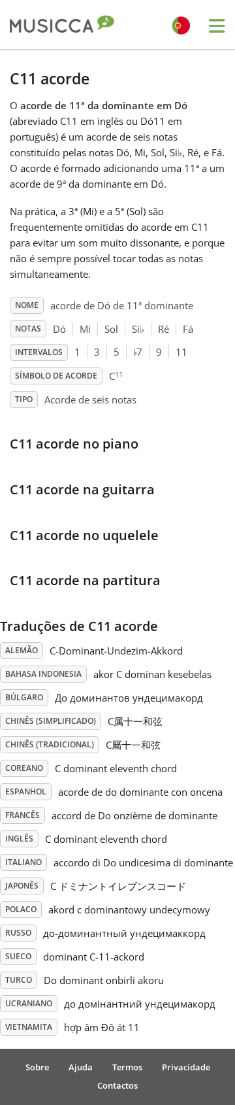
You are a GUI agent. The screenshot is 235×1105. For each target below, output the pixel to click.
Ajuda (81, 1067)
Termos (127, 1067)
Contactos (117, 1085)
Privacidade (186, 1067)
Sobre (37, 1067)
